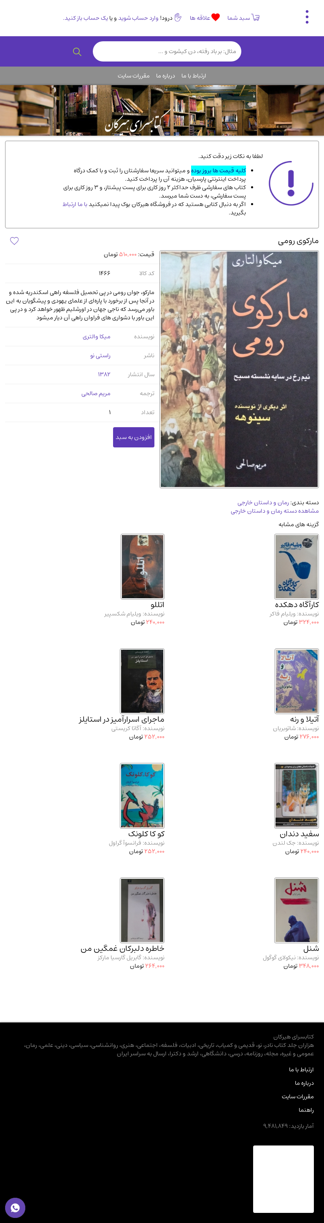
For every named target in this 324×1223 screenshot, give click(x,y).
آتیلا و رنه (304, 719)
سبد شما (238, 18)
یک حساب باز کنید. (85, 18)
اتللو (158, 605)
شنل (311, 948)
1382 (104, 374)
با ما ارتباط (74, 204)
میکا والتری (97, 337)
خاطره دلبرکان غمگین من (123, 948)
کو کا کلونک (146, 834)
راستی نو (100, 356)
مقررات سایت (134, 76)
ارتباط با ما (193, 76)
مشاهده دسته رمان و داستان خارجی (275, 511)
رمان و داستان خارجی (263, 503)
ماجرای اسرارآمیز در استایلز (122, 719)
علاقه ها (200, 18)
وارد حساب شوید (138, 18)
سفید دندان (299, 834)
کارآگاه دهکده (297, 605)
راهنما (306, 1110)
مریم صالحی (96, 393)
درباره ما (165, 76)
